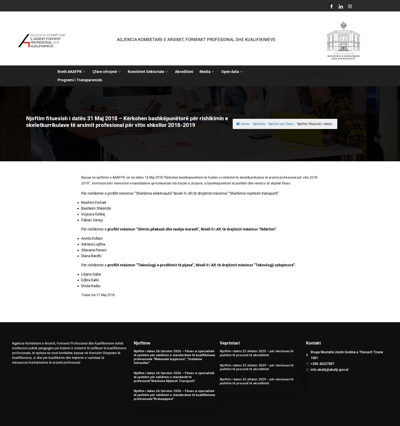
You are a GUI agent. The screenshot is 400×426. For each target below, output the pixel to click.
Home (245, 124)
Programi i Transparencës (80, 80)
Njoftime (259, 124)
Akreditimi (184, 71)
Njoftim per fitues (281, 124)
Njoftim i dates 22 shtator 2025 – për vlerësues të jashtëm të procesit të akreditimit (257, 353)
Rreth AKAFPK (70, 71)
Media (205, 71)
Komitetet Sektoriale (146, 71)
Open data (230, 71)
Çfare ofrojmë (104, 71)
